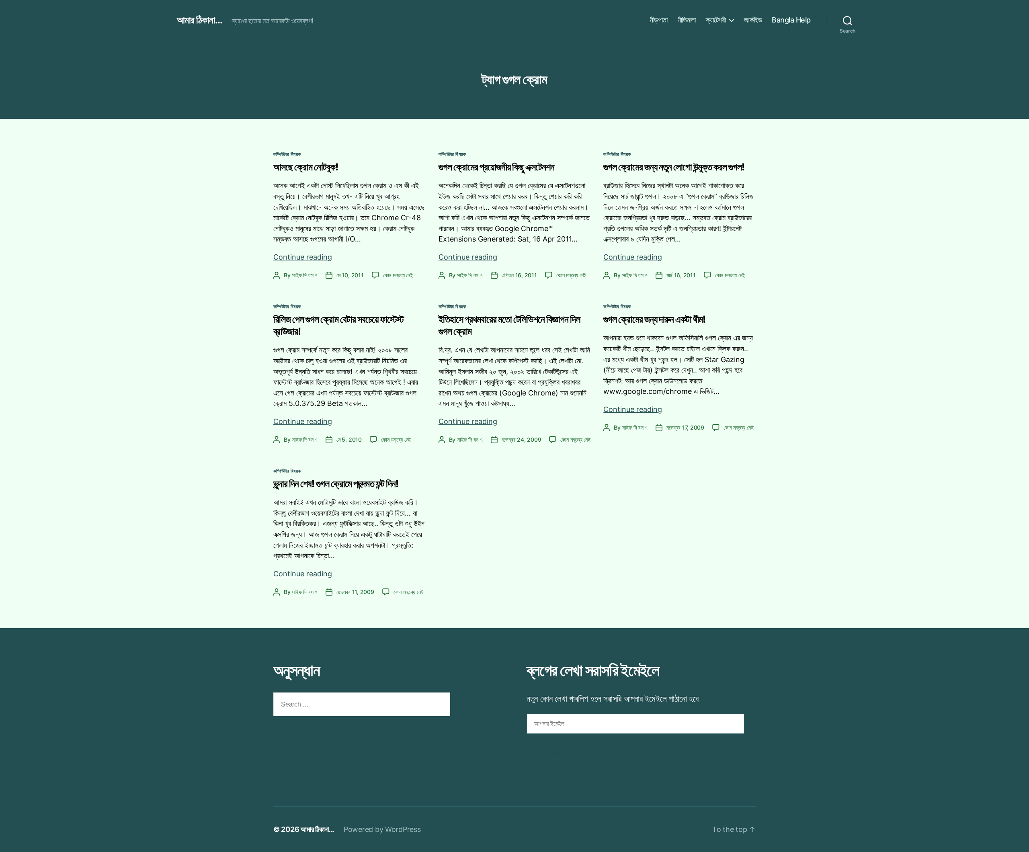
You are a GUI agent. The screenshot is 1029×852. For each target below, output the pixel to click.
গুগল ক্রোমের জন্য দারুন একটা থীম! (654, 319)
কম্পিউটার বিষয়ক (287, 154)
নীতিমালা (687, 20)
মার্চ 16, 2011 (680, 275)
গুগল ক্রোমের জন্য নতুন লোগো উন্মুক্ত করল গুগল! (673, 167)
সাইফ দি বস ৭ (305, 275)
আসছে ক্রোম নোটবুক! (305, 167)
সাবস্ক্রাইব (548, 754)
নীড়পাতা (659, 20)
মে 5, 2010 (349, 439)
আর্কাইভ (753, 20)
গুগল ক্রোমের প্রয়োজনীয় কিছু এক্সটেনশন (496, 167)
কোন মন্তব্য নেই (398, 275)
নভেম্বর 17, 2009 (685, 427)
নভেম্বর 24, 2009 (521, 439)
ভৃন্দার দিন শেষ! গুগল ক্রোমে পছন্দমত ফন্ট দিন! (335, 483)
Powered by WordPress (382, 829)
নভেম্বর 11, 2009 (355, 591)
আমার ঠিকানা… (317, 829)
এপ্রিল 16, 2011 (519, 275)
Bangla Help (791, 20)
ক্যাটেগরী (716, 20)
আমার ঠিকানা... (199, 20)
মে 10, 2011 (350, 275)
